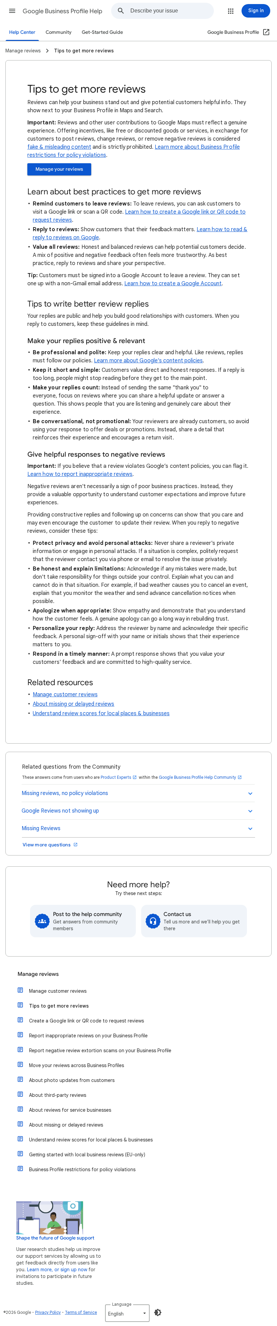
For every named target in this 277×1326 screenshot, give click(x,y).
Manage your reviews (59, 169)
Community (59, 32)
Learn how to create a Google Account (173, 283)
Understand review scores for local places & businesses (101, 713)
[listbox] (127, 1313)
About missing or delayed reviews (74, 704)
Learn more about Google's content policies (148, 360)
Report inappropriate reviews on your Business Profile (88, 1036)
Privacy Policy (48, 1312)
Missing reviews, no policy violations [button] (65, 793)
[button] (12, 11)
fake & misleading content (59, 147)
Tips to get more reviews (59, 1006)
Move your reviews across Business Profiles (76, 1065)
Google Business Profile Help (62, 11)
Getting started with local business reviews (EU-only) (87, 1155)
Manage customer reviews (65, 694)
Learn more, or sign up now (57, 1270)
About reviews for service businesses (70, 1110)
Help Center (22, 32)
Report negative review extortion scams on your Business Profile (100, 1050)
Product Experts (116, 777)
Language (121, 1304)
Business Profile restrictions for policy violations (82, 1169)
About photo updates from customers (72, 1080)
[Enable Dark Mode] (158, 1312)
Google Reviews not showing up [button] (60, 810)
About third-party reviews (57, 1095)
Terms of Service (81, 1312)
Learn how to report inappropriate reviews (79, 474)
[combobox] (171, 11)
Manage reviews (38, 974)
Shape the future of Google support (55, 1238)
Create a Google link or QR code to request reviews (86, 1021)
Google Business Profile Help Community (197, 777)
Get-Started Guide (102, 32)
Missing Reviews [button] (41, 828)
